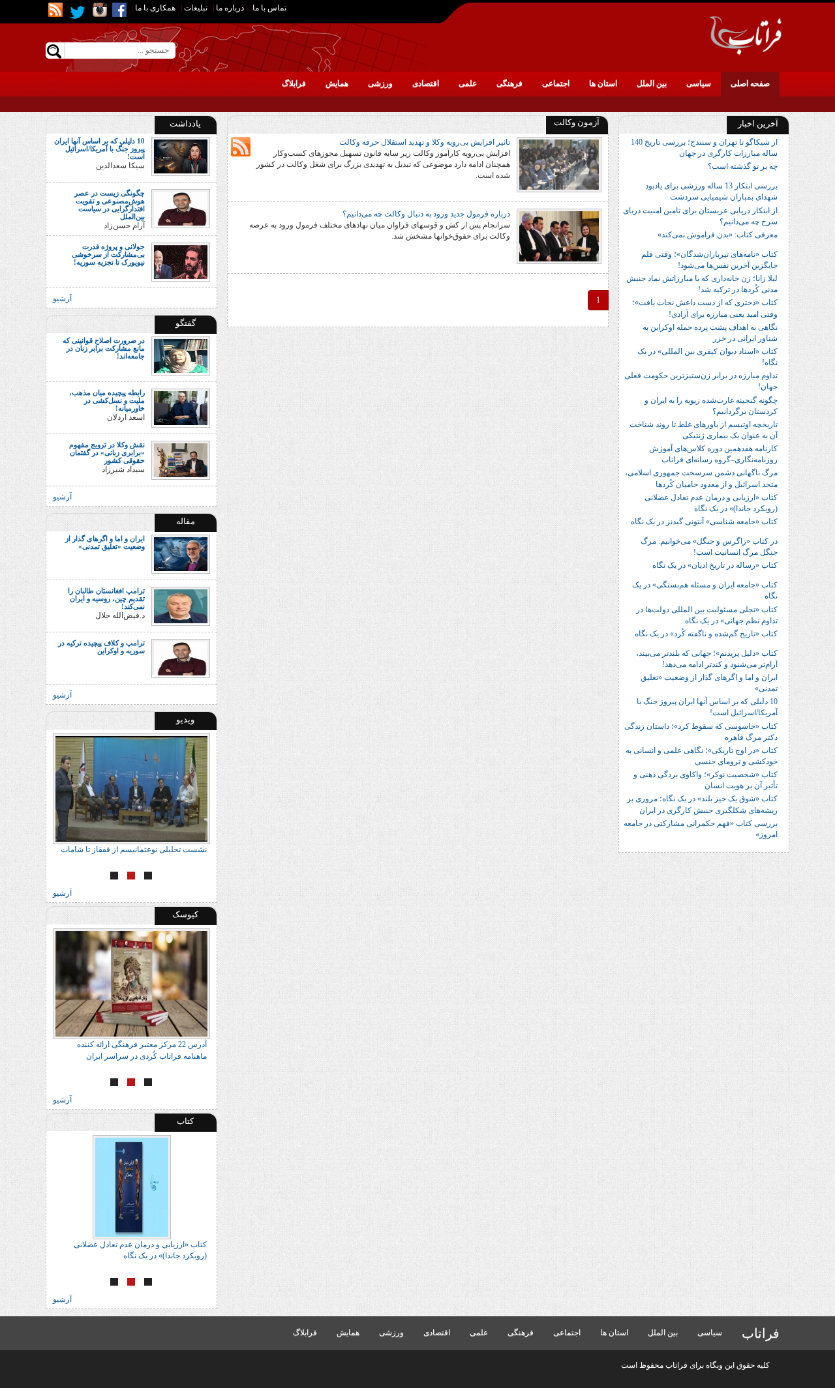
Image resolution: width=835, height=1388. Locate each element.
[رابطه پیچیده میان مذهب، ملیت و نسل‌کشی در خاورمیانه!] (180, 406)
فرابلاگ (294, 83)
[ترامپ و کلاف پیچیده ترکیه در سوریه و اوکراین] (180, 657)
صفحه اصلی (750, 83)
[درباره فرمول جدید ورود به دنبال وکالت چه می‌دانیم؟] (559, 235)
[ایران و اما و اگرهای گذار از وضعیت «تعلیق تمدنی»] (180, 553)
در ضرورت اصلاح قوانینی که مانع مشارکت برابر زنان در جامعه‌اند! (104, 348)
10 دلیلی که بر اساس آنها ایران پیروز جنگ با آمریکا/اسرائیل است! (99, 148)
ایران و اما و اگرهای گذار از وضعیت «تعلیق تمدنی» (105, 542)
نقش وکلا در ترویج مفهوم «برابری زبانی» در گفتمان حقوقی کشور (107, 452)
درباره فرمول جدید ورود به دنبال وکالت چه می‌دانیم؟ (426, 213)
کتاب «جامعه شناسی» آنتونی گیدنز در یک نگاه (704, 521)
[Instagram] (100, 10)
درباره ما (230, 7)
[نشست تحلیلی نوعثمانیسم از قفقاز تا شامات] (131, 788)
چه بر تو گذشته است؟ (743, 166)
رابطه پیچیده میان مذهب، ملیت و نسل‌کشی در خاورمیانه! (107, 400)
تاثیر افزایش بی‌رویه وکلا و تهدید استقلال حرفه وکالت (424, 142)
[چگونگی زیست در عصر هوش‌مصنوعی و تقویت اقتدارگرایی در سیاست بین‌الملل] (180, 208)
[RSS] (55, 10)
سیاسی (698, 83)
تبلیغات (195, 7)
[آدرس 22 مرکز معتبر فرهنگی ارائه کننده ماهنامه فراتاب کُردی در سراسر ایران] (131, 983)
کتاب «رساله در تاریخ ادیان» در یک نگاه (715, 565)
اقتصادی (425, 83)
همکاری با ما (155, 7)
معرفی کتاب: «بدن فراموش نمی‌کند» (718, 234)
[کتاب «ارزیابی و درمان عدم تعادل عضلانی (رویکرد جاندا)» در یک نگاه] (131, 1187)
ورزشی (380, 83)
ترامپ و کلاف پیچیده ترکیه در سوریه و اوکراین (101, 647)
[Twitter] (77, 12)
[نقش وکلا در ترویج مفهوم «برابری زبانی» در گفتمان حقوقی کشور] (180, 459)
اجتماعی (555, 83)
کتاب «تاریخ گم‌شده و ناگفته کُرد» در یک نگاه (706, 633)
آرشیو (62, 298)
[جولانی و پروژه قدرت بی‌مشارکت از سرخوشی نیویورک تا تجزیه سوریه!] (180, 260)
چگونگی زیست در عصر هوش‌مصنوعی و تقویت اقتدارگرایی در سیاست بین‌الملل (109, 204)
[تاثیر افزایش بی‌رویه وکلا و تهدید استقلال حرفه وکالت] (559, 163)
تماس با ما (269, 7)
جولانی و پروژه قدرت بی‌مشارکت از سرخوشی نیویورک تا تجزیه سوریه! (108, 254)
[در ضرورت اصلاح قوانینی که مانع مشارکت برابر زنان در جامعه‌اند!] (180, 354)
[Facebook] (119, 10)
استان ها (603, 83)
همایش (337, 83)
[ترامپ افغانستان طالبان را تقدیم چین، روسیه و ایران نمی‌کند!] (180, 605)
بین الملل (652, 83)
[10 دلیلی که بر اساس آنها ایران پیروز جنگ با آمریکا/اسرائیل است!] (180, 155)
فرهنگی (509, 83)
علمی (468, 83)
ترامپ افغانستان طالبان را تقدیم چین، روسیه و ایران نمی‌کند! (106, 598)
